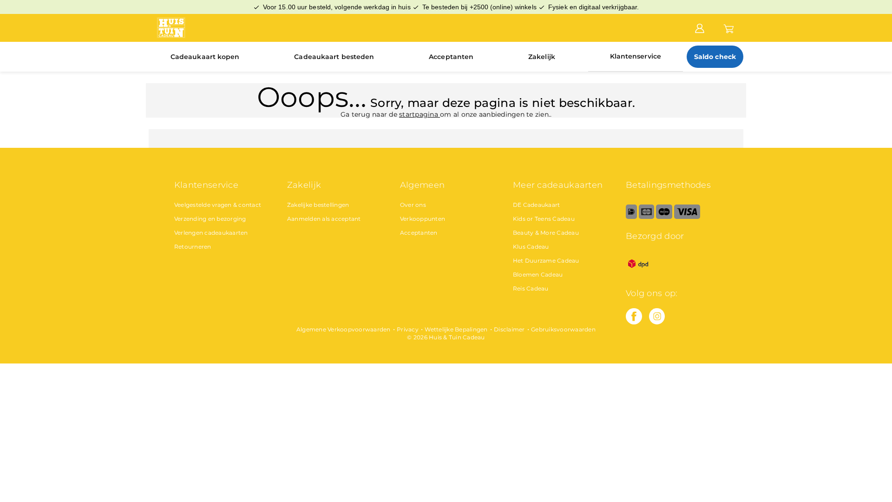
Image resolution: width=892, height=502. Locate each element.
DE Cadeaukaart (536, 204)
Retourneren (192, 246)
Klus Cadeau (531, 246)
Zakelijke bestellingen (318, 204)
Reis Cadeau (531, 288)
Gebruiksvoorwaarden (563, 329)
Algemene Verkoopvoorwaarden (343, 329)
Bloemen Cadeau (538, 274)
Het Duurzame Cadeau (546, 260)
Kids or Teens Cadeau (544, 218)
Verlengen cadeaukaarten (211, 232)
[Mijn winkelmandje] (728, 27)
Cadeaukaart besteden (334, 57)
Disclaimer (509, 329)
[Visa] (687, 216)
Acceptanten (451, 57)
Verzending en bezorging (210, 218)
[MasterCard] (646, 216)
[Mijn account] (699, 27)
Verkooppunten (422, 218)
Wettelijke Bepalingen (456, 329)
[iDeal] (631, 216)
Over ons (413, 204)
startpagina (419, 114)
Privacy (408, 329)
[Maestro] (664, 216)
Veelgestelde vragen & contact (217, 204)
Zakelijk (541, 57)
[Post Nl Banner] (638, 274)
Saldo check (715, 57)
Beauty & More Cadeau (546, 232)
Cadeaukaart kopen (205, 57)
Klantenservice (635, 56)
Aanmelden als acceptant (324, 218)
